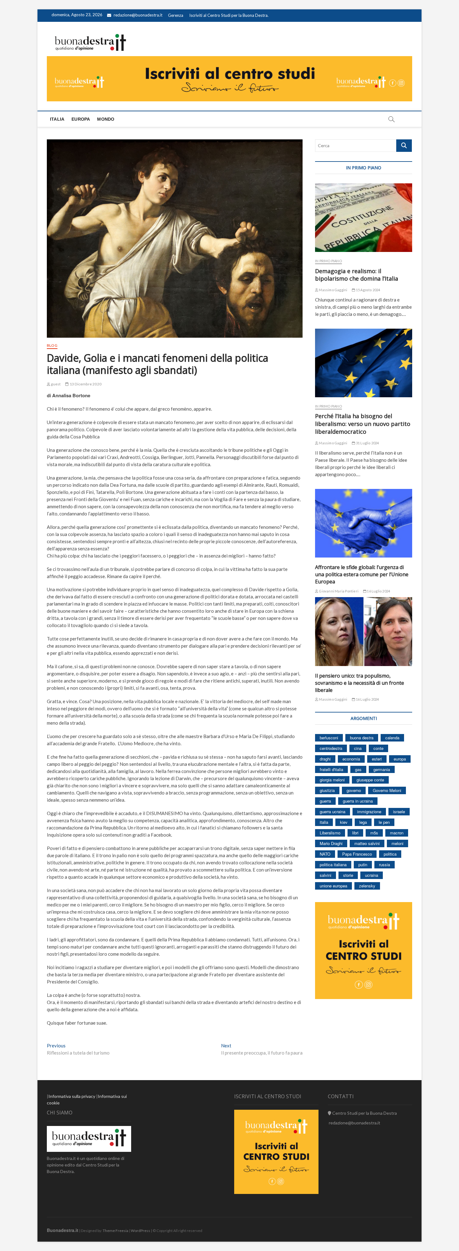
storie (348, 875)
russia (384, 864)
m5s (374, 833)
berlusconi (329, 738)
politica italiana (333, 864)
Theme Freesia (115, 1230)
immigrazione (369, 811)
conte (378, 748)
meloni (397, 843)
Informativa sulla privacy (71, 1096)
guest (55, 384)
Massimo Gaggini (332, 290)
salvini (325, 875)
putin (362, 864)
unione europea (333, 886)
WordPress (140, 1230)
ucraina (371, 875)
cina (358, 748)
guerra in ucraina (358, 801)
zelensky (367, 886)
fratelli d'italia (331, 769)
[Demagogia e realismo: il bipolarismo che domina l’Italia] (363, 217)
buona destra (361, 738)
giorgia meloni (332, 780)
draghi (325, 759)
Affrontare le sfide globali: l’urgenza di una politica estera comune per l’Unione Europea (361, 574)
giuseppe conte (370, 780)
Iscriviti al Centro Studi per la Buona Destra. (229, 15)
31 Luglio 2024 (367, 443)
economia (351, 759)
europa (400, 759)
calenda (392, 738)
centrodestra (331, 748)
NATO (325, 854)
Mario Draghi (331, 843)
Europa (81, 119)
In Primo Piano (328, 261)
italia (324, 822)
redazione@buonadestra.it (138, 14)
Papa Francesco (357, 854)
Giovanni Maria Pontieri (338, 591)
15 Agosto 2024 (367, 290)
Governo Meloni (387, 790)
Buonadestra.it (62, 1230)
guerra (325, 801)
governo (354, 790)
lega (363, 822)
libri (355, 833)
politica (390, 854)
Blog (52, 345)
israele (399, 811)
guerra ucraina (332, 811)
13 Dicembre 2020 (85, 384)
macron (396, 833)
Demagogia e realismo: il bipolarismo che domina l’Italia (356, 275)
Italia (57, 119)
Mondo (105, 119)
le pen (384, 822)
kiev (344, 822)
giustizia (327, 790)
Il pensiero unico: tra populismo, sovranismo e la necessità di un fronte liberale (359, 682)
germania (381, 769)
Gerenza (175, 15)
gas (358, 769)
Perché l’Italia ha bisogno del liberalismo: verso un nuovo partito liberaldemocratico (362, 423)
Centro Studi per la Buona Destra (364, 1113)
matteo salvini (367, 843)
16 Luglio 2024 (378, 591)
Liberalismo (330, 833)
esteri (377, 759)
